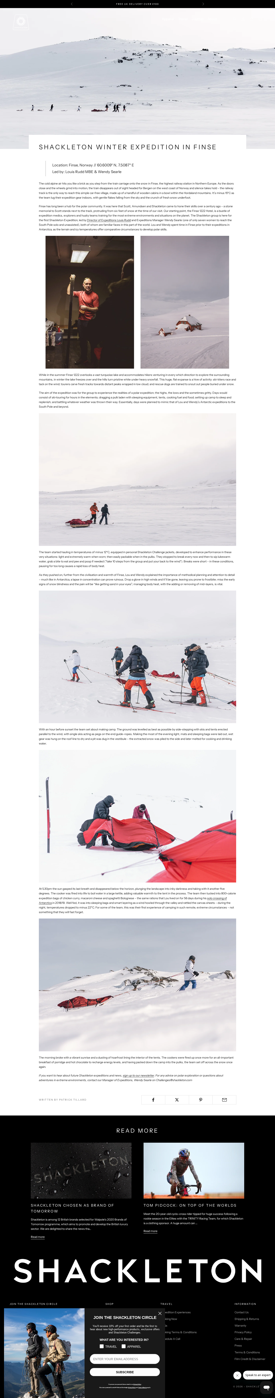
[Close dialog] (159, 1313)
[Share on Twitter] (177, 1099)
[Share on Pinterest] (201, 1099)
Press (238, 1345)
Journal (198, 19)
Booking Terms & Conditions (178, 1332)
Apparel (168, 19)
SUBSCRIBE (125, 1372)
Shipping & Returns (247, 1319)
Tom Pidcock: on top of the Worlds (190, 1205)
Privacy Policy (243, 1332)
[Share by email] (224, 1099)
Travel (183, 19)
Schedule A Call (170, 1339)
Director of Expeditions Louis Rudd (109, 220)
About (212, 19)
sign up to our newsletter (138, 1075)
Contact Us (242, 1312)
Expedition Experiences (175, 1312)
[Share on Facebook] (153, 1099)
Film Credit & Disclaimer (250, 1359)
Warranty (240, 1325)
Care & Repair (243, 1339)
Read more (38, 1237)
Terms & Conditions (247, 1352)
